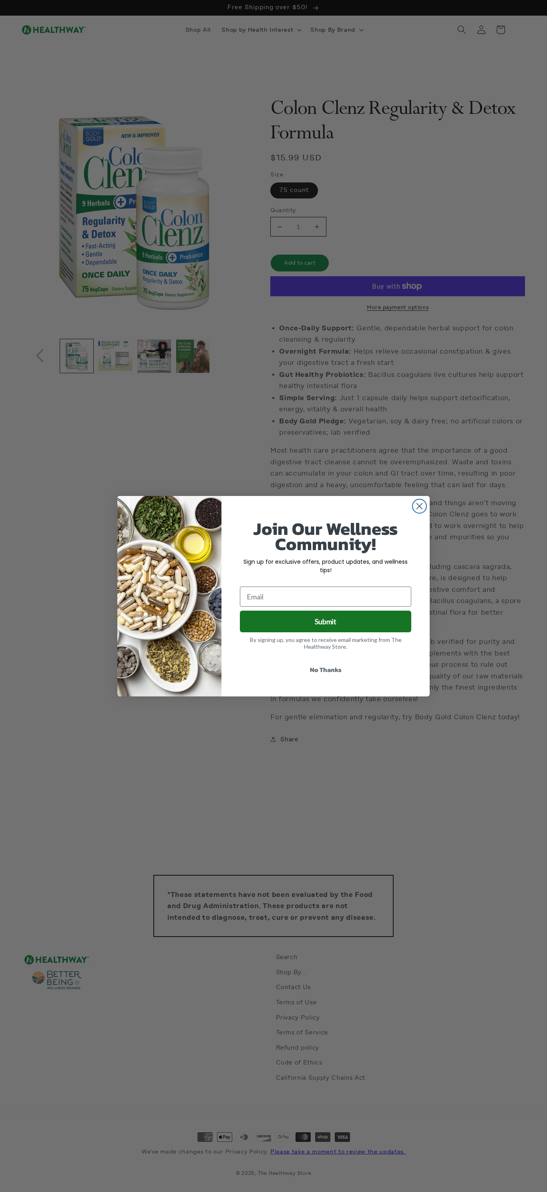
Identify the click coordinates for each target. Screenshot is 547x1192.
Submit (325, 621)
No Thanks (326, 669)
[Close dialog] (419, 506)
